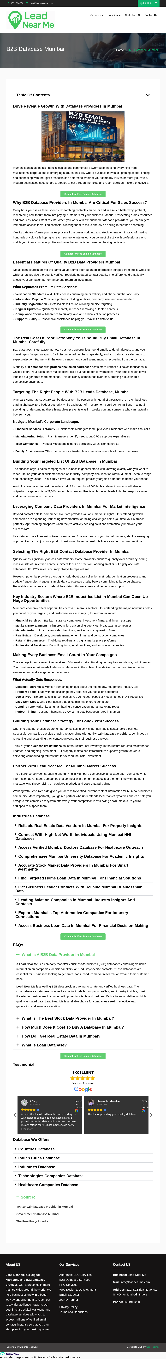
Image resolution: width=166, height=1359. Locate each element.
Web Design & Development (77, 1289)
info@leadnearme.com (41, 3)
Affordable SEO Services (75, 1274)
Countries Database (36, 1149)
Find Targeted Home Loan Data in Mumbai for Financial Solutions (79, 878)
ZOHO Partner (68, 1299)
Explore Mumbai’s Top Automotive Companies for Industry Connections (71, 914)
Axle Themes (153, 1347)
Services (95, 15)
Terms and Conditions (73, 1312)
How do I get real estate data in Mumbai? (61, 1036)
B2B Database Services (74, 1279)
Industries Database (36, 1167)
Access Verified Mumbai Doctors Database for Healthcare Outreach (80, 847)
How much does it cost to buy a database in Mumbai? (73, 1027)
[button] (148, 95)
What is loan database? (44, 1045)
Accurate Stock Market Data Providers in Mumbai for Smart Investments (71, 867)
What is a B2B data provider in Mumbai (58, 954)
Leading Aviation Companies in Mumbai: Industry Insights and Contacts (75, 902)
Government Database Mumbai (37, 1214)
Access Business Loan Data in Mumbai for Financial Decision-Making (83, 925)
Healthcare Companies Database (48, 1185)
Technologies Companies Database (50, 1176)
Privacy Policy (68, 1307)
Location (113, 15)
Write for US (132, 15)
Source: (28, 1197)
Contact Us (151, 15)
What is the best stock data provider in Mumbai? (68, 1018)
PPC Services (68, 1284)
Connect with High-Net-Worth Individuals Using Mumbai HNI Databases (73, 836)
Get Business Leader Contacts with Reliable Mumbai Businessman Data (78, 889)
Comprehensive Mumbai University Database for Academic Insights (81, 856)
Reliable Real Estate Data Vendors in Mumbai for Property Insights (80, 825)
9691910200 (17, 3)
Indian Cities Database (39, 1158)
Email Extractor (69, 1294)
